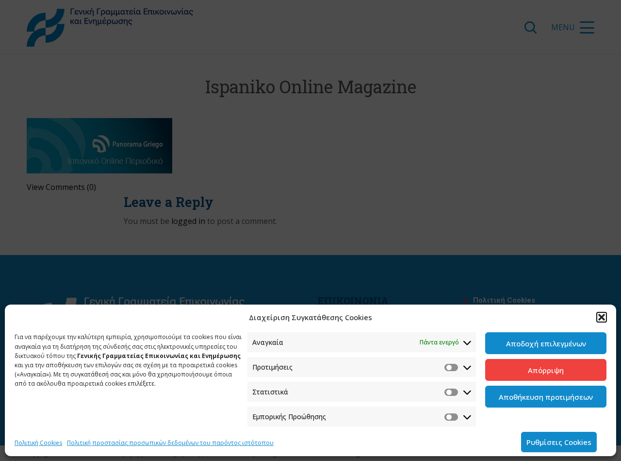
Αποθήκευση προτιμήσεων (546, 397)
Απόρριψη (546, 370)
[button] (601, 317)
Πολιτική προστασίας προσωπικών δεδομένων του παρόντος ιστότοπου (170, 443)
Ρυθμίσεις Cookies (558, 442)
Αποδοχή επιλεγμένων (546, 343)
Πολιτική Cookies (38, 443)
